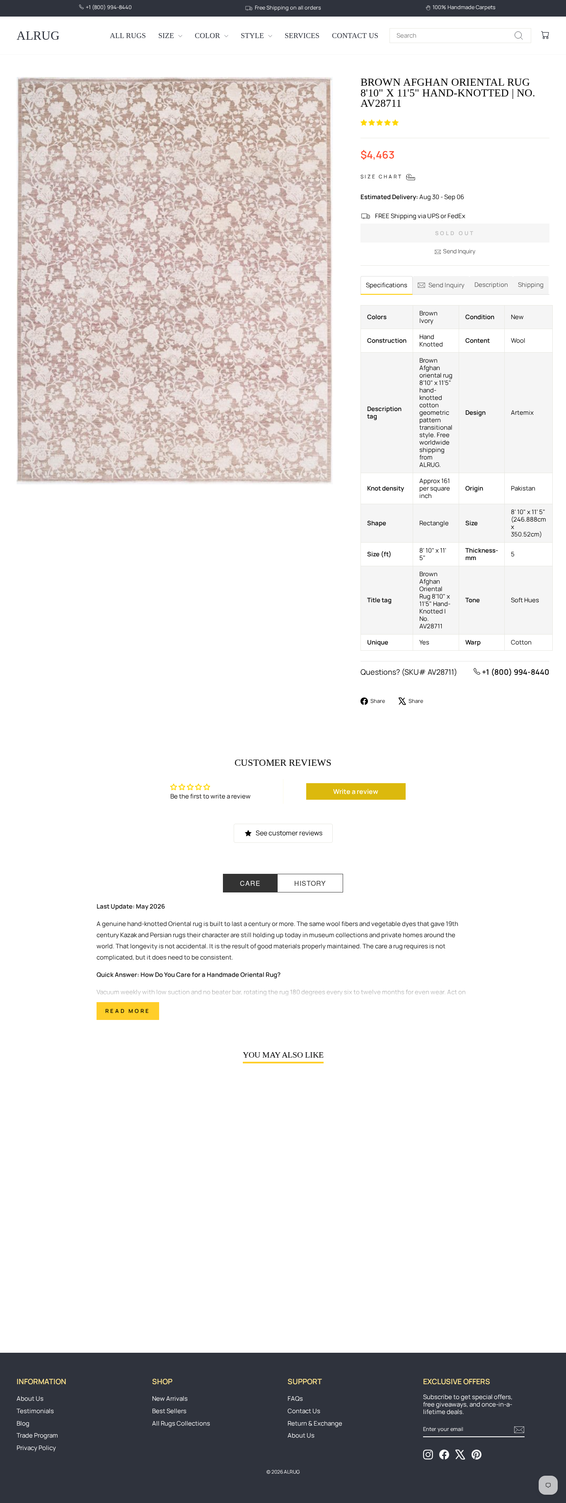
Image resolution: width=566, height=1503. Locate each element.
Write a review (355, 791)
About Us (30, 1398)
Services (302, 35)
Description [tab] (491, 284)
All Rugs (128, 35)
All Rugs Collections (181, 1423)
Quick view (80, 1260)
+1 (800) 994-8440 (514, 672)
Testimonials (35, 1411)
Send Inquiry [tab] (446, 285)
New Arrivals (170, 1398)
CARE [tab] (250, 883)
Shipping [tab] (531, 284)
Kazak (128, 935)
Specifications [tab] (386, 285)
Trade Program (37, 1435)
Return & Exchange (315, 1423)
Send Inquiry (459, 251)
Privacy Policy (36, 1447)
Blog (23, 1423)
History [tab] (310, 883)
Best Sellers (169, 1411)
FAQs (295, 1398)
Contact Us (355, 35)
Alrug (38, 35)
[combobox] (460, 35)
